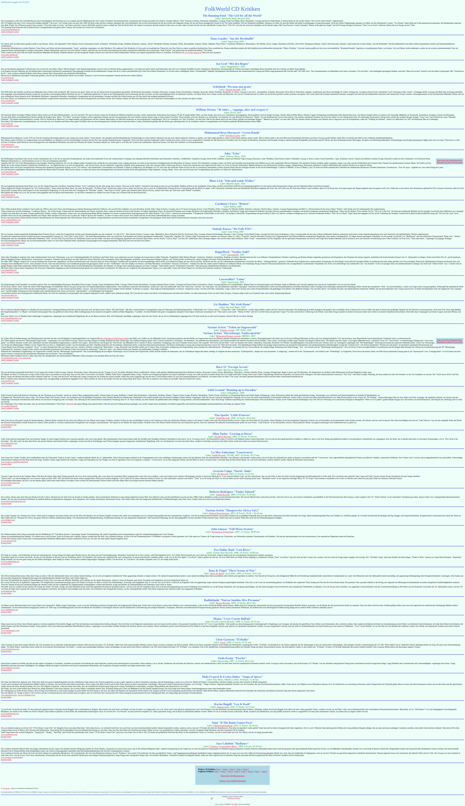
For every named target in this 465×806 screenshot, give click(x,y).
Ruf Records (222, 474)
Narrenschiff (232, 255)
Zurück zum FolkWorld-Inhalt (232, 781)
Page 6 (250, 771)
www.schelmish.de (8, 101)
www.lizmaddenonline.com (11, 318)
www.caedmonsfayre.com (11, 220)
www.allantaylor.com (9, 443)
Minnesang (221, 336)
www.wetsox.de (7, 124)
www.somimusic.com (9, 734)
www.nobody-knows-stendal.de (13, 243)
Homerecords (223, 707)
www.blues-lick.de (8, 195)
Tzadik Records (222, 418)
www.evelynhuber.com (26, 695)
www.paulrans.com (8, 591)
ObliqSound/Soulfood (222, 725)
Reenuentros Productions (223, 532)
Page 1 (218, 769)
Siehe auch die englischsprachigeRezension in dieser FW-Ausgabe (449, 161)
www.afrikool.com (8, 520)
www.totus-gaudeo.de (192, 53)
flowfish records (233, 135)
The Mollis (6, 788)
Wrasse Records (223, 603)
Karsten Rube (6, 427)
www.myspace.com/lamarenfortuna (14, 462)
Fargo (222, 642)
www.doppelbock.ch (8, 270)
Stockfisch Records (222, 436)
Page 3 (232, 769)
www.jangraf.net (7, 78)
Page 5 (246, 769)
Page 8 (264, 771)
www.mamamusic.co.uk (10, 630)
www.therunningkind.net (10, 30)
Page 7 (257, 771)
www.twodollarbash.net (10, 562)
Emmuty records (227, 330)
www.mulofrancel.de (9, 695)
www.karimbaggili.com (10, 714)
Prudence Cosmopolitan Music (223, 746)
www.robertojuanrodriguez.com (13, 501)
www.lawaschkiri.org (9, 295)
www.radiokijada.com (9, 610)
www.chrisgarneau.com (10, 649)
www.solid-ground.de (9, 406)
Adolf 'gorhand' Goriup (10, 32)
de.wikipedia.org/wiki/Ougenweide (114, 338)
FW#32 (70, 404)
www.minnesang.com (9, 358)
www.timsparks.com (8, 425)
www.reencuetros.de (8, 541)
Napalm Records (233, 89)
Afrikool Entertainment (219, 513)
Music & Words (217, 573)
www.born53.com (8, 381)
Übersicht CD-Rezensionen (232, 776)
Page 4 (239, 769)
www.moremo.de (7, 144)
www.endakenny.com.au (10, 668)
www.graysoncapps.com (10, 483)
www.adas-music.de (8, 172)
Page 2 (225, 769)
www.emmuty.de (24, 358)
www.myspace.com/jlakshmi (12, 757)
